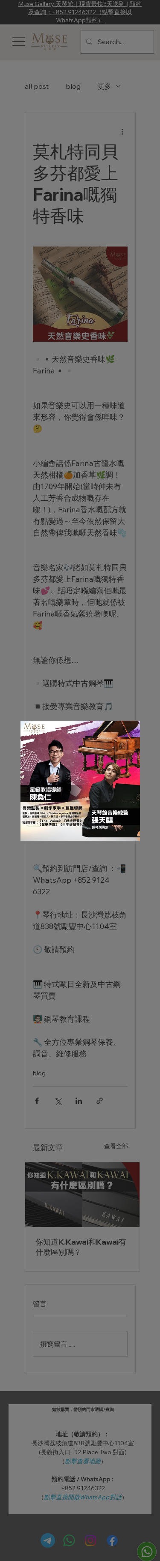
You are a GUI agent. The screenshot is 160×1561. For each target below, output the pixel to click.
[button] (128, 732)
